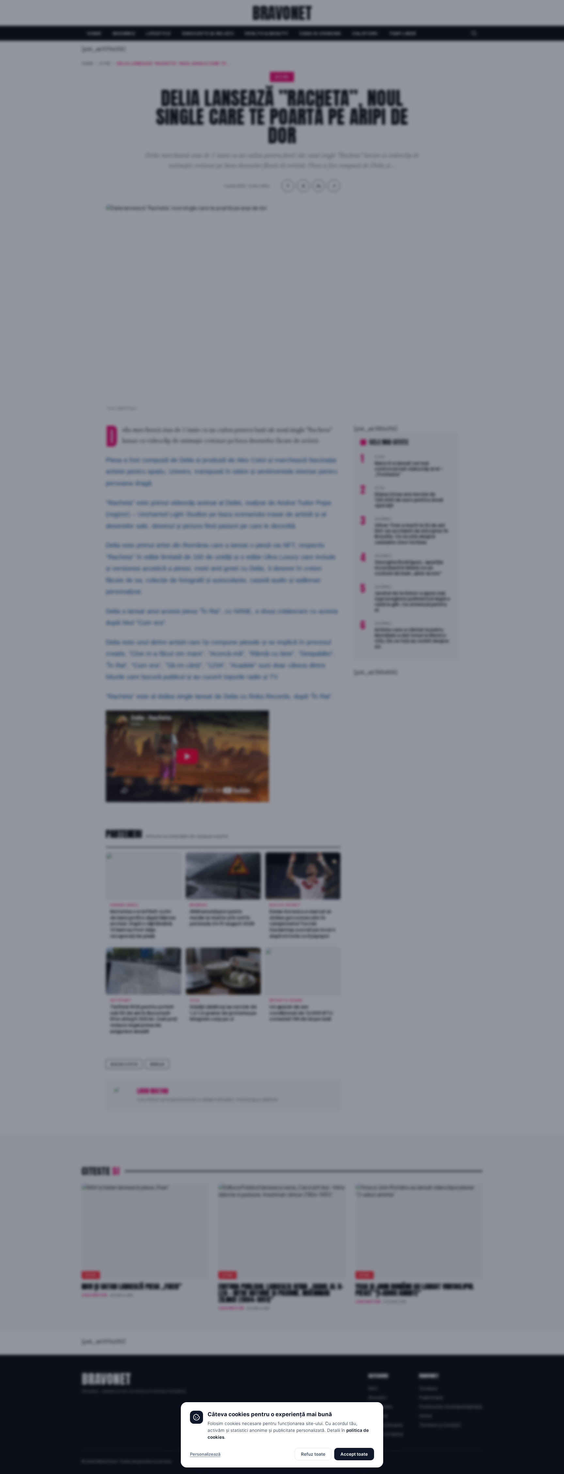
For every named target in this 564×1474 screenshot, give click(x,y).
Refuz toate (313, 1454)
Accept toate (354, 1454)
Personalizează (205, 1454)
